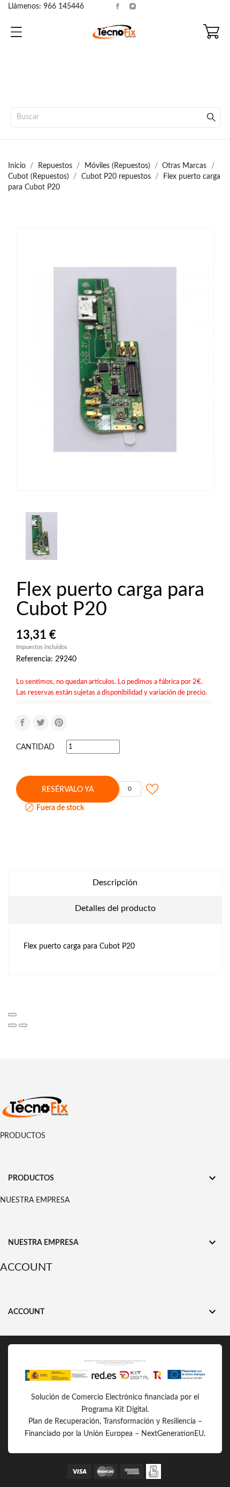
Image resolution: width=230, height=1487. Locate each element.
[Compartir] (22, 723)
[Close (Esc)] (12, 1014)
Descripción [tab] (115, 882)
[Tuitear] (41, 723)
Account (26, 1267)
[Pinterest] (59, 723)
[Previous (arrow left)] (12, 1025)
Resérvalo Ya (68, 789)
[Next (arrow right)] (23, 1025)
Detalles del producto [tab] (115, 908)
